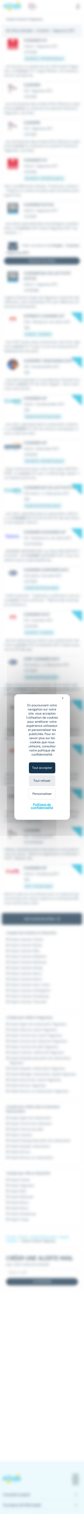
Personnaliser (42, 794)
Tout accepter (42, 768)
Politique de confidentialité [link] (42, 806)
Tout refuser (42, 781)
